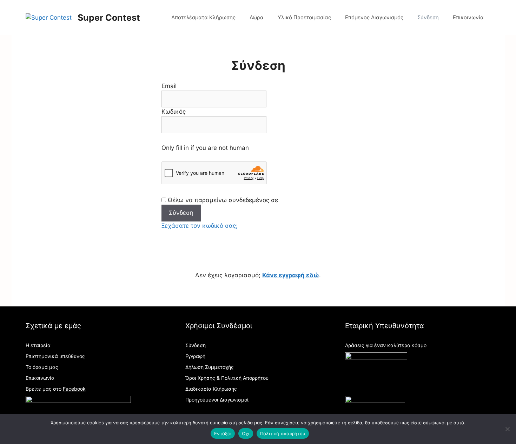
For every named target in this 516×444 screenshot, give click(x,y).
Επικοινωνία (468, 17)
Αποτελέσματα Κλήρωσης (203, 17)
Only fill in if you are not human (205, 147)
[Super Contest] (49, 17)
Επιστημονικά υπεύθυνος (55, 356)
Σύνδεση (428, 17)
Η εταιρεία (38, 345)
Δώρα (257, 17)
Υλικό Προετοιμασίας (304, 17)
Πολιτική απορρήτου (283, 433)
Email (169, 86)
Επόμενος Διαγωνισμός (374, 17)
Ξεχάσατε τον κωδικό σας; (199, 225)
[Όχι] (507, 428)
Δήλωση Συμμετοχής (209, 367)
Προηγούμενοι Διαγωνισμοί (217, 400)
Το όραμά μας (42, 367)
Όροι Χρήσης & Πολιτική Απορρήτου (227, 378)
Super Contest (109, 17)
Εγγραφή (195, 356)
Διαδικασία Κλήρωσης (211, 389)
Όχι (246, 433)
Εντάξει (222, 433)
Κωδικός (173, 111)
